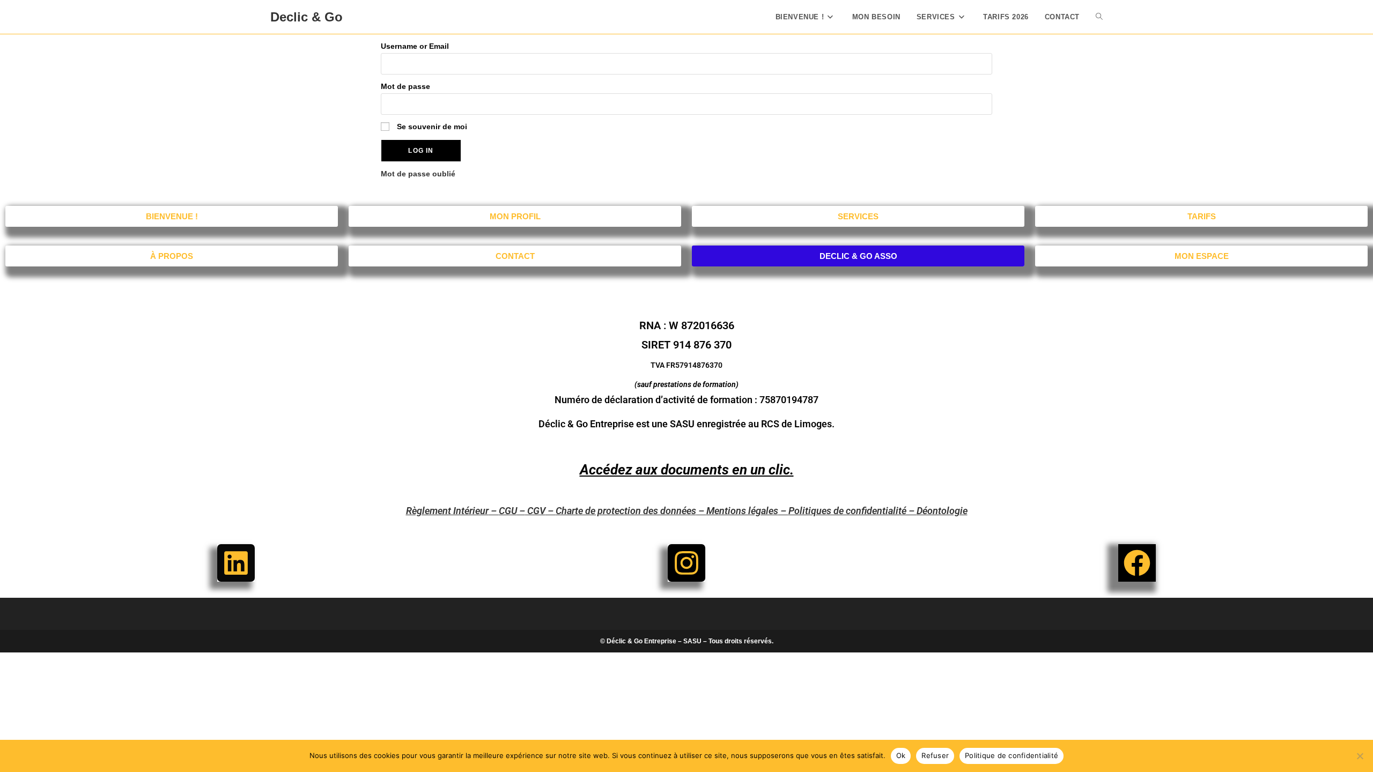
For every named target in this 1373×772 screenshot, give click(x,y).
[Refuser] (1359, 756)
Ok (901, 755)
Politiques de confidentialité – (852, 510)
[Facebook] (1137, 563)
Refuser (935, 755)
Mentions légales (742, 510)
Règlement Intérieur (447, 510)
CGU (508, 510)
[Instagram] (686, 563)
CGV (535, 510)
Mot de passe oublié (418, 173)
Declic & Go (306, 17)
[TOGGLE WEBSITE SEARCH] (1099, 17)
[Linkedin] (236, 563)
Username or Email (415, 46)
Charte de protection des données (626, 510)
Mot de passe (405, 86)
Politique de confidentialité (1011, 755)
